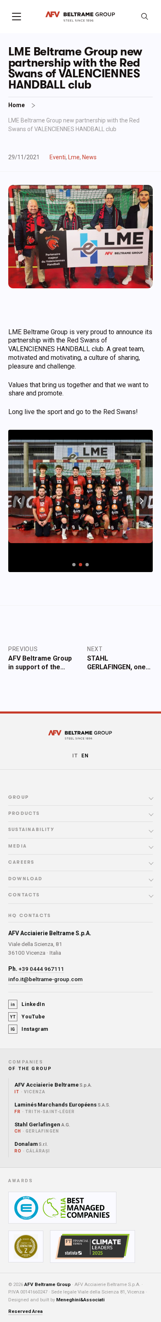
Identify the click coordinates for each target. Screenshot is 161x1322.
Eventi (58, 157)
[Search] (144, 16)
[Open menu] (16, 16)
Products (24, 814)
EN (85, 756)
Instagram (29, 1029)
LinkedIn (28, 1004)
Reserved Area (25, 1311)
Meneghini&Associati (80, 1300)
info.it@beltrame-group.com (45, 979)
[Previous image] (19, 501)
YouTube (27, 1016)
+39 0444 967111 (41, 968)
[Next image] (141, 501)
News (89, 157)
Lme (74, 157)
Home (16, 105)
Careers (21, 862)
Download (25, 879)
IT (75, 756)
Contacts (24, 895)
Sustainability (31, 830)
